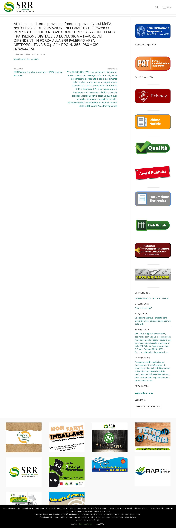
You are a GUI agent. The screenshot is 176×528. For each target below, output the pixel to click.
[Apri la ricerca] (157, 7)
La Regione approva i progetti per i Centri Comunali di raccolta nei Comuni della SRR (153, 321)
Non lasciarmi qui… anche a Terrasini (151, 298)
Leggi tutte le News (144, 393)
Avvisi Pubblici (39, 54)
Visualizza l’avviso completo (26, 59)
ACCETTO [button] (100, 524)
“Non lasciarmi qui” (143, 308)
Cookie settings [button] (85, 524)
